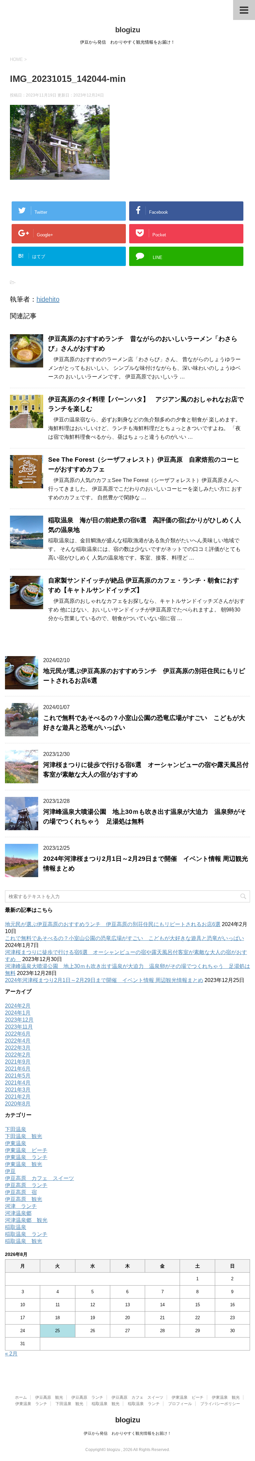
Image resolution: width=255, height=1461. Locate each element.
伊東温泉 (15, 1143)
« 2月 (11, 1353)
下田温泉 (15, 1129)
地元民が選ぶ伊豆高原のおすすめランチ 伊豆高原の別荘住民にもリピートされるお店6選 (112, 924)
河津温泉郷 (18, 1213)
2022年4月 (18, 1041)
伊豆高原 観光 (23, 1199)
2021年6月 (18, 1069)
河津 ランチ (21, 1206)
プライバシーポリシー (220, 1403)
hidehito (48, 299)
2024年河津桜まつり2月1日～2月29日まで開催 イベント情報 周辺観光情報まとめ (104, 980)
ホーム (21, 1397)
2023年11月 (19, 1027)
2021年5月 (18, 1076)
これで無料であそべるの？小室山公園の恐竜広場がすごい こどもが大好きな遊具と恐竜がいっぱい (124, 938)
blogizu (127, 30)
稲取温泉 (15, 1227)
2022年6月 (18, 1034)
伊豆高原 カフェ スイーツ (39, 1178)
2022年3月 (18, 1048)
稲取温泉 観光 (23, 1241)
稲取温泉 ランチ (26, 1234)
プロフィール (180, 1403)
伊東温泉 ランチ (26, 1157)
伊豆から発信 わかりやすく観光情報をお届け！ (127, 1433)
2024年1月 (18, 1013)
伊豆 (10, 1171)
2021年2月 (18, 1096)
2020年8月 (18, 1103)
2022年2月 (18, 1055)
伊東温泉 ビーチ (26, 1150)
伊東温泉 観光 (23, 1164)
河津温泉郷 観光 (26, 1220)
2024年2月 (18, 1006)
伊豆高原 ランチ (26, 1185)
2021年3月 (18, 1090)
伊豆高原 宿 (21, 1192)
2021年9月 (18, 1062)
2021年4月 (18, 1083)
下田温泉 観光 (23, 1136)
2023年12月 (19, 1020)
